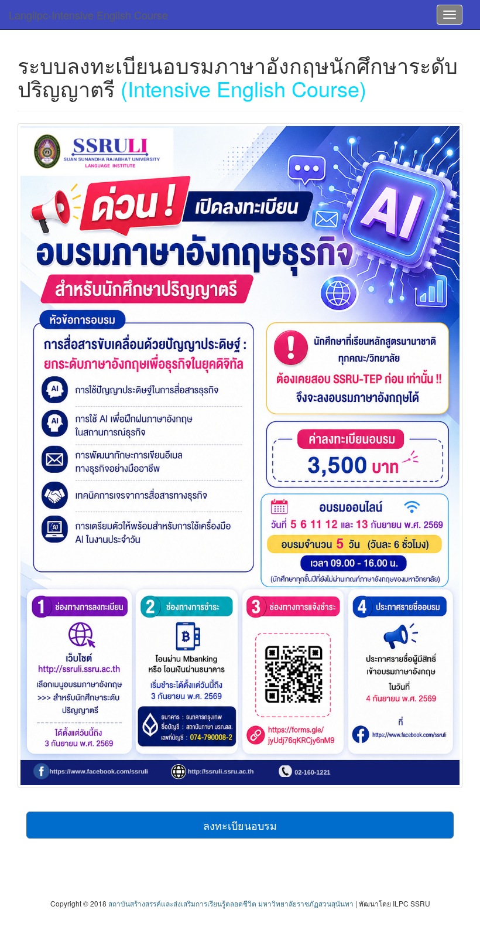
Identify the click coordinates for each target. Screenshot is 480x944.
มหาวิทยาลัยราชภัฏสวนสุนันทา (306, 903)
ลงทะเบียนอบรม (240, 825)
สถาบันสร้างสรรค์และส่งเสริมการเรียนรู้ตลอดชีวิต (182, 903)
